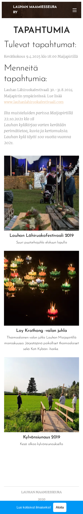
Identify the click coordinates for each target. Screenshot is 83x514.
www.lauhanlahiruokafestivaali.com (34, 102)
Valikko (74, 10)
